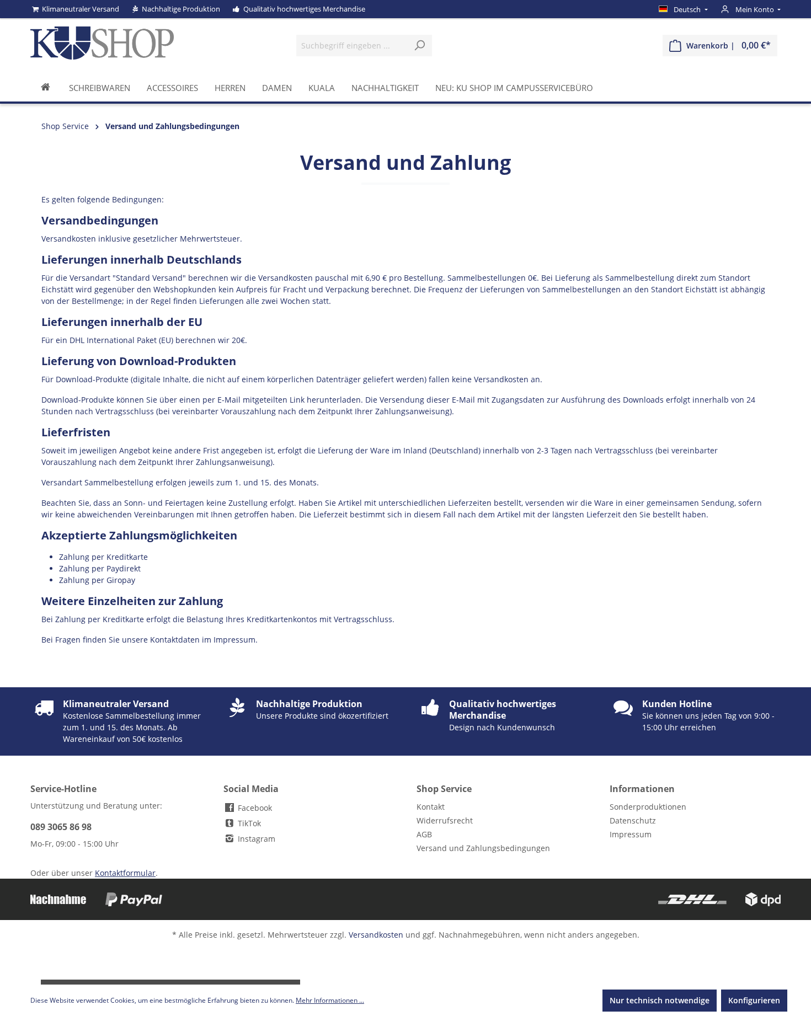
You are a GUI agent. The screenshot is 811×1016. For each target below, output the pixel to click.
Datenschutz (633, 820)
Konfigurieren (754, 1000)
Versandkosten (376, 934)
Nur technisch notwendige (659, 1000)
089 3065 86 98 (61, 827)
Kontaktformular (125, 873)
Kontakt (431, 806)
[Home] (45, 87)
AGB (424, 834)
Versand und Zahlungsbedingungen (483, 848)
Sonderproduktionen (648, 806)
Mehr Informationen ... (330, 1000)
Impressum (631, 834)
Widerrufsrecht (445, 820)
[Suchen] (420, 45)
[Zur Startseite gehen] (102, 43)
